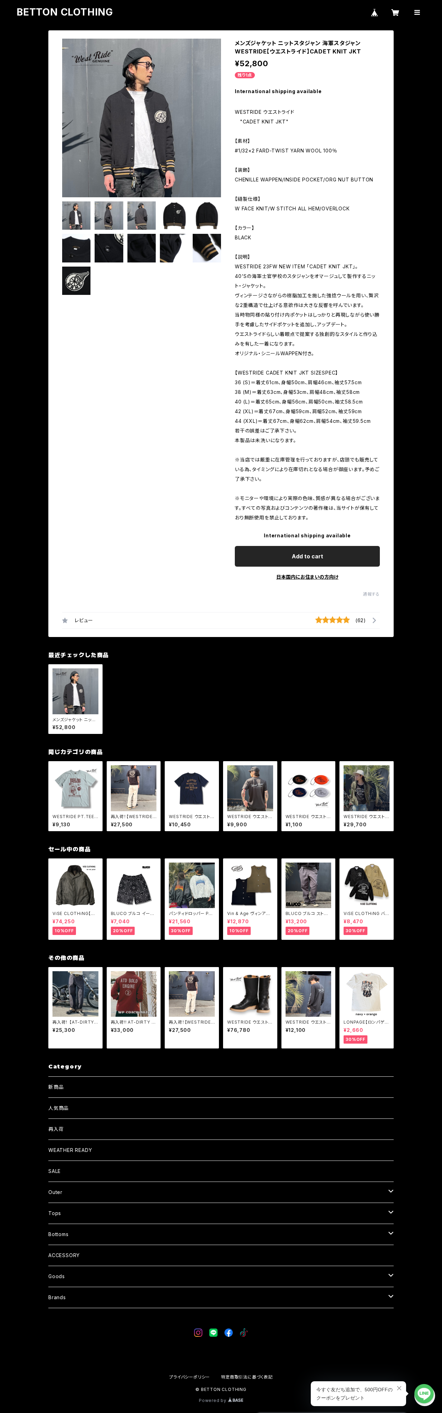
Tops (54, 1213)
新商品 (56, 1087)
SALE (54, 1171)
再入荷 (56, 1129)
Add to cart (307, 556)
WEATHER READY (70, 1150)
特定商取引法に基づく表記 (247, 1377)
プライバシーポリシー (189, 1377)
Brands (57, 1297)
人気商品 (58, 1108)
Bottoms (58, 1234)
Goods (56, 1276)
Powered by (213, 1400)
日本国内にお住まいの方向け (307, 577)
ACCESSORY (64, 1255)
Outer (55, 1192)
